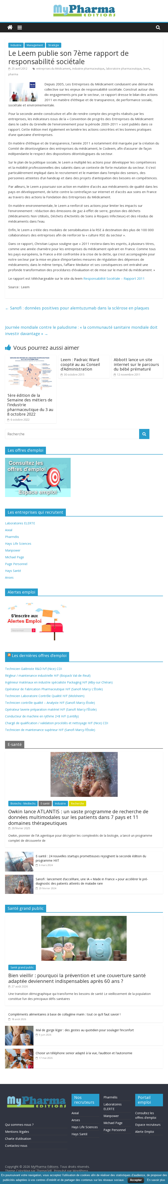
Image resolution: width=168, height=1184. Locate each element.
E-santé (45, 803)
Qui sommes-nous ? (19, 1125)
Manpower (12, 550)
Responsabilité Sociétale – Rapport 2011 (114, 278)
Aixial (8, 530)
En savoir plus (156, 1180)
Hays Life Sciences (18, 543)
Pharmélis (12, 537)
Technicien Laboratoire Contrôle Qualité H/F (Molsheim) (44, 696)
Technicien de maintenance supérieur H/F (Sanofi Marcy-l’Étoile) (50, 730)
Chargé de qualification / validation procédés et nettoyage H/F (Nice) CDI (56, 723)
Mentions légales (17, 1132)
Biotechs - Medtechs (22, 803)
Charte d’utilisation (18, 1139)
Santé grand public (22, 967)
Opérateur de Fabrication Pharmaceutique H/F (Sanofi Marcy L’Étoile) (54, 689)
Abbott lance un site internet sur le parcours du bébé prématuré (136, 364)
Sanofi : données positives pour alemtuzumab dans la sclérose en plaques (77, 308)
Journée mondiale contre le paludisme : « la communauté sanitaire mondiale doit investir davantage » (81, 330)
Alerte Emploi (144, 1132)
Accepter (136, 1180)
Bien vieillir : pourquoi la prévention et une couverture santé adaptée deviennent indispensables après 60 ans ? (77, 978)
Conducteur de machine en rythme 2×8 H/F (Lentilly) (42, 716)
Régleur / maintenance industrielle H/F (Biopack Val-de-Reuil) (48, 675)
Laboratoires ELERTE (20, 523)
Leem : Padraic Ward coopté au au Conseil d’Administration (80, 364)
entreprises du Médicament (53, 68)
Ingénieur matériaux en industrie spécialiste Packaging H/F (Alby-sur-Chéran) (59, 682)
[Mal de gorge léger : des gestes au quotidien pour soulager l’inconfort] (19, 1028)
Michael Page (14, 557)
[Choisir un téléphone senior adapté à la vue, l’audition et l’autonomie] (19, 1051)
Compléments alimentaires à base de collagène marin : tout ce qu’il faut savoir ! (64, 1014)
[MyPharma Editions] (10, 27)
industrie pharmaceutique (88, 68)
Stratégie (53, 45)
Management (35, 45)
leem (146, 68)
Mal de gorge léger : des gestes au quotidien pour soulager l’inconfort (85, 1030)
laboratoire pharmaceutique (124, 68)
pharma (13, 74)
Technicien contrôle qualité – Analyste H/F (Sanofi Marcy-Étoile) (50, 703)
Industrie (15, 45)
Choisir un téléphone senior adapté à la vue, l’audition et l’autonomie (84, 1053)
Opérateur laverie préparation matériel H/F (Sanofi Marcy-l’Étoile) (51, 709)
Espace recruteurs (148, 1125)
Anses (9, 577)
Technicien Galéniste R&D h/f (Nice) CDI (33, 669)
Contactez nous (16, 1146)
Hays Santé (13, 571)
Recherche (77, 803)
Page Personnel (16, 564)
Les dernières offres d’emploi (39, 655)
